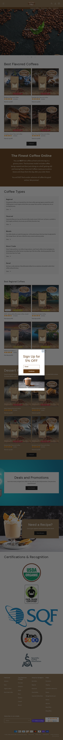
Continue (31, 371)
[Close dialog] (43, 351)
